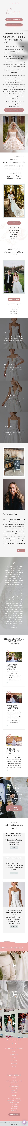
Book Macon (14, 299)
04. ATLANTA (14, 1060)
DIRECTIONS (14, 1114)
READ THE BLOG (10, 395)
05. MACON (14, 1063)
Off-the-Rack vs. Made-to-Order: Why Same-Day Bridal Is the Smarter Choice (14, 920)
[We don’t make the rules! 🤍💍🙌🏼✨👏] (14, 994)
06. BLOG (14, 1066)
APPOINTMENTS (9, 427)
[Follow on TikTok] (13, 3)
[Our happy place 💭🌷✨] (14, 965)
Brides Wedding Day (11, 833)
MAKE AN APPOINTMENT (14, 110)
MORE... (21, 550)
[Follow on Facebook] (10, 3)
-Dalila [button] (14, 616)
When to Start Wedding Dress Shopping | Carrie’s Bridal (14, 842)
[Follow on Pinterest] (15, 3)
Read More (14, 847)
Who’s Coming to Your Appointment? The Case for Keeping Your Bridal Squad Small (14, 866)
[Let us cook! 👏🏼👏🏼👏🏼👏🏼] (14, 1023)
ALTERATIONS (9, 364)
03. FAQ (14, 1057)
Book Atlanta (14, 223)
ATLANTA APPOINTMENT (14, 19)
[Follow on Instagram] (18, 3)
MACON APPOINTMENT (14, 25)
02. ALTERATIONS (14, 1054)
